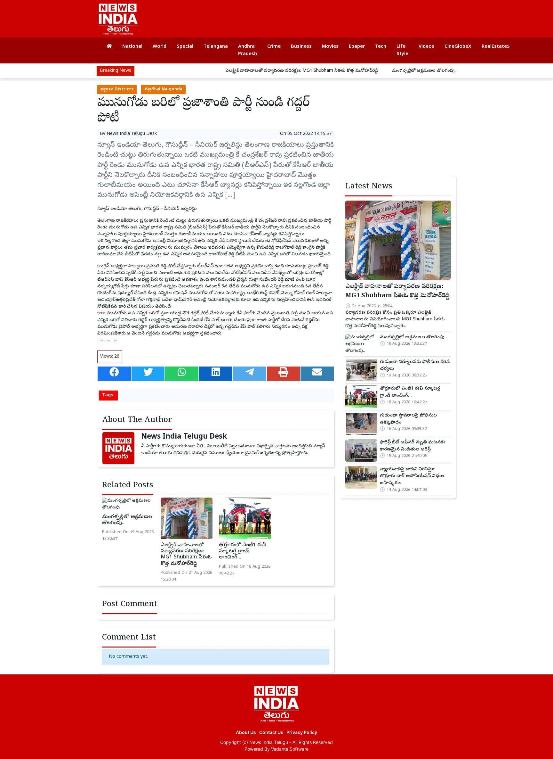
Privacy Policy (301, 732)
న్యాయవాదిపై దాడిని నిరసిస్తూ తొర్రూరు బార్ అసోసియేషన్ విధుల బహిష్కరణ (412, 476)
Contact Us (271, 732)
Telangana (216, 47)
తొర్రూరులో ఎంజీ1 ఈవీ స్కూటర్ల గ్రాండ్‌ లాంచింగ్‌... (242, 551)
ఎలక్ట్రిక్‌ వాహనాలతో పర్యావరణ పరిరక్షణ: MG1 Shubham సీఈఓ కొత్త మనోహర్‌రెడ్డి (280, 71)
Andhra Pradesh (247, 50)
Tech (380, 47)
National (132, 47)
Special (185, 47)
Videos (426, 47)
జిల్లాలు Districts (116, 89)
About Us (246, 732)
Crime (274, 47)
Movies (330, 47)
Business (301, 47)
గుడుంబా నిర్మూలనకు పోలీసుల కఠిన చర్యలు (415, 365)
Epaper (357, 47)
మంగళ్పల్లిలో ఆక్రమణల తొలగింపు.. (403, 71)
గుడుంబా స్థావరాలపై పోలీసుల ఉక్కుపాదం (408, 419)
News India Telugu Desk (132, 134)
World (159, 47)
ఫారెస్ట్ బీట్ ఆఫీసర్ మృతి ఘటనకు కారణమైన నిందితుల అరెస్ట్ (412, 446)
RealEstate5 (496, 47)
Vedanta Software (290, 749)
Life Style (402, 50)
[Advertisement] (335, 16)
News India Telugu (268, 742)
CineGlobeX (458, 47)
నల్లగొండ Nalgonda (163, 89)
